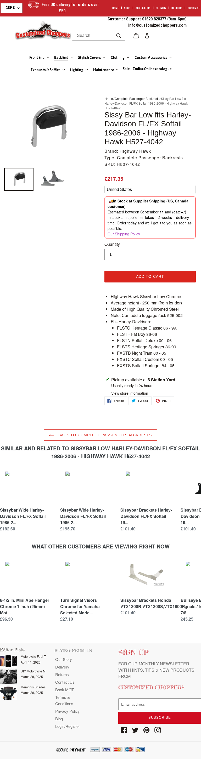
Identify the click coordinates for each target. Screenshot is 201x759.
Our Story (63, 659)
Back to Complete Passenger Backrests (104, 435)
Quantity (112, 244)
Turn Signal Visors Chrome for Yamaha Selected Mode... (80, 606)
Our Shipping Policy (124, 233)
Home (115, 8)
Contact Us (65, 682)
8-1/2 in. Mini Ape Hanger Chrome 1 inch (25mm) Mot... (24, 606)
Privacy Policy (67, 711)
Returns (176, 8)
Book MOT (194, 8)
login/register (67, 726)
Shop (127, 8)
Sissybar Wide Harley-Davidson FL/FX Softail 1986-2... (23, 516)
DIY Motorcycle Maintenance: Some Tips (49, 671)
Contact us (143, 8)
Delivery (161, 8)
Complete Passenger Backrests (137, 98)
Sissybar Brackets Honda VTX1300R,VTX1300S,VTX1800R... (154, 603)
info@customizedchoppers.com (157, 26)
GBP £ (10, 8)
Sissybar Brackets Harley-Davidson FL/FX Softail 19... (146, 516)
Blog (59, 718)
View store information (129, 393)
